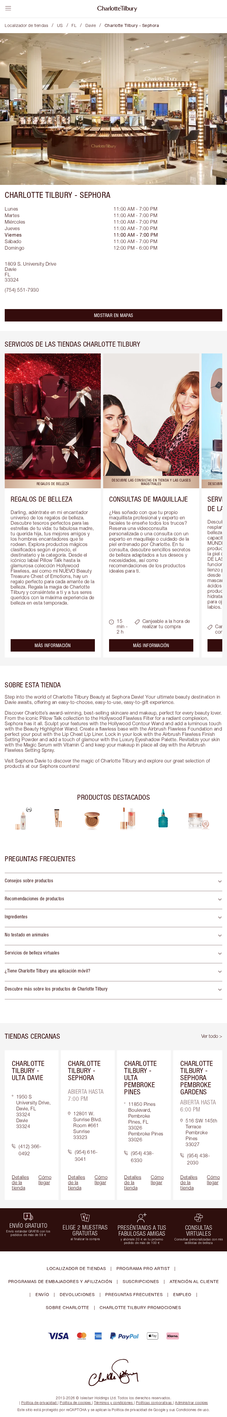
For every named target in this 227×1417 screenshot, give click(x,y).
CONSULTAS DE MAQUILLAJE (148, 499)
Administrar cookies (191, 1402)
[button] (113, 882)
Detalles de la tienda (20, 1182)
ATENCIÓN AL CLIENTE (194, 1281)
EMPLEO (182, 1294)
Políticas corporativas (154, 1402)
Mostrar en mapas (113, 315)
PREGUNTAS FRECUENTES (134, 1294)
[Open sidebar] (8, 8)
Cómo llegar (44, 1179)
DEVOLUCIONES (77, 1294)
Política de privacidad (39, 1402)
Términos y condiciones (113, 1402)
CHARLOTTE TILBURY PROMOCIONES (140, 1307)
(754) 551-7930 (22, 290)
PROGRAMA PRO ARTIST (143, 1268)
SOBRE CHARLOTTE (67, 1307)
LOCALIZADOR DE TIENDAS (76, 1268)
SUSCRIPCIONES (141, 1281)
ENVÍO (42, 1294)
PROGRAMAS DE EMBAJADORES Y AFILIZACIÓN (60, 1281)
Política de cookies (75, 1402)
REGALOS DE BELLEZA (41, 499)
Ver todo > (211, 1036)
